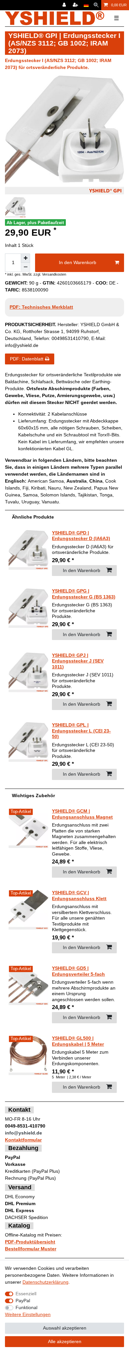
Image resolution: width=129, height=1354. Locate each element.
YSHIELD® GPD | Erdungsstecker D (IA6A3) (81, 535)
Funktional (26, 1307)
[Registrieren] (76, 5)
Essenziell (26, 1293)
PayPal (23, 1300)
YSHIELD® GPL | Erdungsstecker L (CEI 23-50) (81, 730)
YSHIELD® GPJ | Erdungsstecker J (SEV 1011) (78, 661)
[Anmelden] (64, 5)
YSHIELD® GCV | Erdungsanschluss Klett (79, 895)
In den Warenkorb (77, 262)
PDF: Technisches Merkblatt (41, 307)
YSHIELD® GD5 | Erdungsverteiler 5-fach (78, 971)
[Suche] (96, 5)
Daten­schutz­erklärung (45, 1282)
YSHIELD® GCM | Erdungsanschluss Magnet (82, 814)
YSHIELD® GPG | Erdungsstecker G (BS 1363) (83, 593)
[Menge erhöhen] (25, 258)
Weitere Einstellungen (28, 1314)
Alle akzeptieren (64, 1341)
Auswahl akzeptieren (64, 1328)
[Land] (86, 5)
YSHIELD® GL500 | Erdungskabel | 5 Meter (78, 1041)
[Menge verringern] (25, 267)
